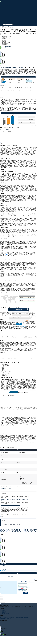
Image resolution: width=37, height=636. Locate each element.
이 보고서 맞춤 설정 (20, 67)
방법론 (8, 67)
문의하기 (4, 22)
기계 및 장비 (7, 7)
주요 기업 (3, 570)
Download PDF (3, 602)
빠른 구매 (5, 47)
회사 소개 (4, 20)
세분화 (6, 67)
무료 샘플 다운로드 (13, 67)
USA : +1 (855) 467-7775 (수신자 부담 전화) (7, 617)
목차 (4, 67)
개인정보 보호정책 (5, 613)
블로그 (4, 18)
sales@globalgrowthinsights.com (5, 618)
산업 (4, 4)
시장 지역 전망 (4, 569)
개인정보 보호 (24, 326)
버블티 (6, 254)
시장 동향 (3, 565)
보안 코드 (19, 589)
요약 (2, 67)
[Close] (35, 580)
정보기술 (6, 5)
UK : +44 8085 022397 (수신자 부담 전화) (7, 576)
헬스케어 (6, 6)
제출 (19, 323)
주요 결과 (3, 564)
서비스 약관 (4, 612)
